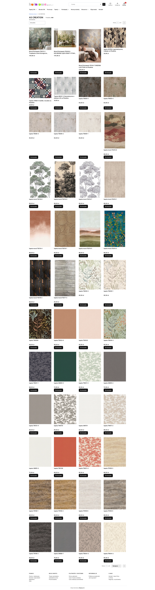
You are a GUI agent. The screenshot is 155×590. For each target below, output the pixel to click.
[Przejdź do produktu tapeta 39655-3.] (40, 452)
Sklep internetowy (76, 587)
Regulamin (32, 579)
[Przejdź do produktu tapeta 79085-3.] (40, 122)
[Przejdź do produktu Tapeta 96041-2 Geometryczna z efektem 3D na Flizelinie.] (65, 86)
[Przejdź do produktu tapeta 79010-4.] (40, 409)
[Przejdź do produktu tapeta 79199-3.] (115, 452)
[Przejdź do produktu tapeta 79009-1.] (115, 275)
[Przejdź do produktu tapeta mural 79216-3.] (115, 229)
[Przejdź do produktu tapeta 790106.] (65, 452)
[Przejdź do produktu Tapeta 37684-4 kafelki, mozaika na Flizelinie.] (40, 88)
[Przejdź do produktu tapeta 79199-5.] (115, 494)
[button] (103, 4)
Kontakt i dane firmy (114, 576)
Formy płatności (73, 576)
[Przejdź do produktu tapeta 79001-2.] (115, 409)
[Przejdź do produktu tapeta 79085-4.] (115, 87)
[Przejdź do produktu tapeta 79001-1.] (40, 366)
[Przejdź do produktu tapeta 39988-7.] (65, 537)
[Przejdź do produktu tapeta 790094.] (40, 324)
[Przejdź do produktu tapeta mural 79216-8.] (115, 130)
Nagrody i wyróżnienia (115, 579)
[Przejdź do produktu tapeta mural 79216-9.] (65, 179)
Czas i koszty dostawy (75, 577)
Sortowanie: (32, 19)
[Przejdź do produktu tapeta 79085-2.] (65, 122)
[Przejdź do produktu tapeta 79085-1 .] (90, 122)
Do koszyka (33, 72)
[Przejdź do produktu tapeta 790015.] (65, 409)
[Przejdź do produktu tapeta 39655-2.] (115, 366)
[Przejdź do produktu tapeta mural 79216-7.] (90, 179)
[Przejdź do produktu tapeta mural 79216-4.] (40, 229)
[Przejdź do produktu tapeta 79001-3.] (90, 366)
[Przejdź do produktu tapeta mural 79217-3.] (65, 278)
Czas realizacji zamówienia (76, 579)
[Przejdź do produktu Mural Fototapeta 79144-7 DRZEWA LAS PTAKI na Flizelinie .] (90, 46)
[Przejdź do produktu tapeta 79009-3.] (115, 324)
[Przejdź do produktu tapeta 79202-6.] (65, 324)
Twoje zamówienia (54, 576)
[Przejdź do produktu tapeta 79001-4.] (90, 452)
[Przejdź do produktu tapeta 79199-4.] (65, 494)
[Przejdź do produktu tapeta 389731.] (90, 409)
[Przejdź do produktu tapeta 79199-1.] (40, 494)
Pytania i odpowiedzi (34, 577)
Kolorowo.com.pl (33, 14)
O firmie (111, 577)
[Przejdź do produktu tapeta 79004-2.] (115, 537)
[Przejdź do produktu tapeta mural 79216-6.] (40, 179)
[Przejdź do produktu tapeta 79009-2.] (90, 275)
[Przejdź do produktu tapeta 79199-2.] (40, 537)
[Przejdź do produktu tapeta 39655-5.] (65, 366)
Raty (30, 581)
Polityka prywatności (94, 576)
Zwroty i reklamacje (34, 576)
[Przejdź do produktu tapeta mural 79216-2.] (40, 278)
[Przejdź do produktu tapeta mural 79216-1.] (115, 179)
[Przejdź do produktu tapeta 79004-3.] (90, 537)
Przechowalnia (53, 579)
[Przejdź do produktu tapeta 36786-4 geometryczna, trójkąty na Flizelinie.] (115, 38)
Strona (114, 22)
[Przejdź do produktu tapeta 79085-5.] (90, 87)
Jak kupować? (92, 577)
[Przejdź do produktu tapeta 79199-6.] (90, 494)
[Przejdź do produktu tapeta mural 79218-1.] (65, 229)
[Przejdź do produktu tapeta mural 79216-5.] (90, 229)
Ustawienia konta (53, 577)
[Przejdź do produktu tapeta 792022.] (90, 324)
